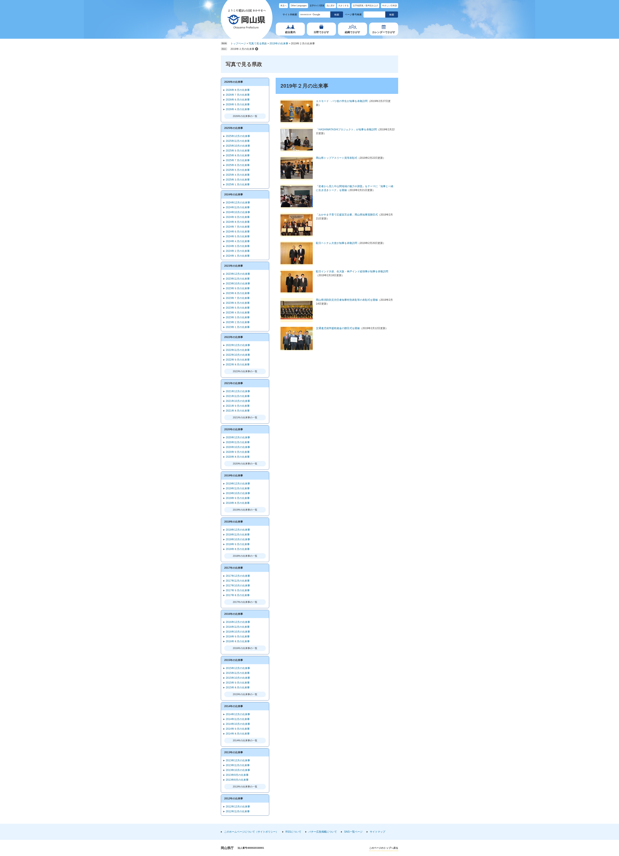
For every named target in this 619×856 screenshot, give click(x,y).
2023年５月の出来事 (238, 307)
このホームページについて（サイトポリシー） (251, 831)
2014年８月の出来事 (238, 733)
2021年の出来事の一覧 (245, 417)
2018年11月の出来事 (238, 534)
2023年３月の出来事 (238, 317)
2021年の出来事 (233, 383)
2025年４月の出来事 (238, 174)
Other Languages (299, 5)
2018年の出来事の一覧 (245, 555)
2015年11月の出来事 (238, 673)
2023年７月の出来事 (238, 298)
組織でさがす (352, 32)
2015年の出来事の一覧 (245, 694)
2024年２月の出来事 (238, 251)
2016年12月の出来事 (238, 622)
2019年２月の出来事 (242, 49)
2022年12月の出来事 (238, 345)
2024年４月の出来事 (238, 241)
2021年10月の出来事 (238, 401)
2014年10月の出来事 (238, 724)
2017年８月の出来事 (238, 595)
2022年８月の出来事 (238, 364)
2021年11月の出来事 (238, 396)
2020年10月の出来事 (238, 447)
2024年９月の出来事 (238, 217)
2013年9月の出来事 (237, 775)
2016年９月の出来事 (238, 636)
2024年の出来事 (233, 194)
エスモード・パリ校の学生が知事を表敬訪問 (342, 101)
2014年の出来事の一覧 (245, 740)
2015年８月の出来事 (238, 687)
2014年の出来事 (233, 706)
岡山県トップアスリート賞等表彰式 (336, 157)
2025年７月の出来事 (238, 160)
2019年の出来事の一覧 (245, 509)
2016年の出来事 (233, 614)
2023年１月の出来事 (238, 327)
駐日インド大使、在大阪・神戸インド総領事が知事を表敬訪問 (352, 271)
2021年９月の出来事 (238, 405)
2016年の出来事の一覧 (245, 648)
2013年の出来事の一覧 (245, 786)
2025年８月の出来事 (238, 155)
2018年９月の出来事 (238, 544)
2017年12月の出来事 (238, 575)
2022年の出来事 (233, 337)
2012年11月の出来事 (238, 811)
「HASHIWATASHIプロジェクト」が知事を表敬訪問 (346, 129)
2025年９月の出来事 (238, 150)
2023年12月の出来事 (238, 273)
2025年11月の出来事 (238, 141)
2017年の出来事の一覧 (245, 602)
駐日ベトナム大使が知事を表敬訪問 (336, 243)
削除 (256, 48)
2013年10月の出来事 (238, 770)
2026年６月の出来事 (238, 99)
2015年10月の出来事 (238, 677)
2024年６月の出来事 (238, 231)
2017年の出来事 (233, 567)
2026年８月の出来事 (238, 90)
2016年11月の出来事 (238, 626)
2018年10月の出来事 (238, 539)
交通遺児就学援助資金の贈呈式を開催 (338, 328)
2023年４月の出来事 (238, 312)
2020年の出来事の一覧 (245, 463)
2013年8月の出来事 (237, 779)
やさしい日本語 (389, 5)
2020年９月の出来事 (238, 452)
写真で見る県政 (258, 43)
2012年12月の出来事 (238, 806)
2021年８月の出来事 (238, 410)
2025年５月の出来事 (238, 170)
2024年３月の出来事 (238, 246)
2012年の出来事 (233, 798)
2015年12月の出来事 (238, 668)
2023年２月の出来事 (238, 322)
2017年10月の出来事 (238, 585)
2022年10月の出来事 (238, 354)
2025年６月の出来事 (238, 165)
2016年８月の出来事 (238, 641)
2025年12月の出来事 (238, 136)
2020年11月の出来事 (238, 442)
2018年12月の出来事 (238, 529)
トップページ (238, 43)
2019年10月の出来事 (238, 493)
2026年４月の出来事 (238, 109)
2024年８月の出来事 (238, 222)
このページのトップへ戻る (383, 847)
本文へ (283, 5)
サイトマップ (377, 831)
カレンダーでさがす (383, 32)
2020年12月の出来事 (238, 437)
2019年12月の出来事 (238, 483)
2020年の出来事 (233, 429)
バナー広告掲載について (323, 831)
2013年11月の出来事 (238, 765)
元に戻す (330, 5)
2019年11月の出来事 (238, 488)
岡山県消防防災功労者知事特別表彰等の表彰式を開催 (347, 299)
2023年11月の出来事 (238, 278)
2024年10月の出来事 (238, 212)
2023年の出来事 (233, 265)
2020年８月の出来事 (238, 456)
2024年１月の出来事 (238, 255)
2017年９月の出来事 (238, 590)
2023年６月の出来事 (238, 303)
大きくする (343, 5)
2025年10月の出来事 (238, 145)
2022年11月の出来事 (238, 350)
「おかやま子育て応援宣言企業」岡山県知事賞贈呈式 (347, 214)
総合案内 (290, 32)
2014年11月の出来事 (238, 719)
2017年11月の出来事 (238, 580)
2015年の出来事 (233, 660)
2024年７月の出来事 (238, 226)
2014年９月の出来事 (238, 728)
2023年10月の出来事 (238, 283)
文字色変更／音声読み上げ (365, 5)
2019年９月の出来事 (238, 498)
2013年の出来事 (233, 752)
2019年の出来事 (279, 43)
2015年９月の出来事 (238, 682)
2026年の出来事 (233, 82)
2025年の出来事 (233, 128)
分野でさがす (321, 32)
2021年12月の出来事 (238, 391)
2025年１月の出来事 (238, 184)
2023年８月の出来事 (238, 293)
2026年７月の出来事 (238, 94)
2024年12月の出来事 (238, 202)
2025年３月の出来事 (238, 179)
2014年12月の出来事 (238, 714)
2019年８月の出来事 (238, 503)
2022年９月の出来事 (238, 359)
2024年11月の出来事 (238, 207)
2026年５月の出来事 (238, 104)
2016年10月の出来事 (238, 631)
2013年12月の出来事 (238, 760)
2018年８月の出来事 (238, 549)
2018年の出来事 (233, 521)
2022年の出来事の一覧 (245, 371)
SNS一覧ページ (353, 831)
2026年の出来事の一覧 (245, 116)
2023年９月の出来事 (238, 288)
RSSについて (293, 831)
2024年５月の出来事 (238, 236)
